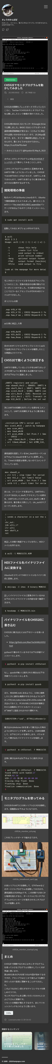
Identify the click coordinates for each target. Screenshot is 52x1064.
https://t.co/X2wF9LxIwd (15, 145)
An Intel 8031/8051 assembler (27, 204)
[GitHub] (3, 30)
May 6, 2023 (40, 150)
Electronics (10, 80)
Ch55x (8, 1013)
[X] (7, 30)
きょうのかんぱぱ (9, 19)
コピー (41, 220)
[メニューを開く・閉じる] (45, 6)
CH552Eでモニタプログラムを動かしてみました (23, 86)
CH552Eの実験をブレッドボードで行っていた (24, 106)
